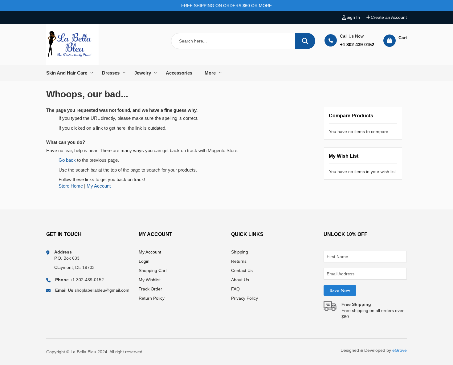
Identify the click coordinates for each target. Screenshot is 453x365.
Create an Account (389, 17)
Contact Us (242, 270)
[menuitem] (71, 73)
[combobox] (243, 41)
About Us (240, 279)
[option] (71, 73)
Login (144, 261)
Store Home (71, 186)
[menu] (226, 73)
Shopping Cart (153, 270)
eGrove (399, 350)
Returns (239, 261)
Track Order (150, 288)
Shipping (239, 251)
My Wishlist (150, 279)
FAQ (235, 288)
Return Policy (152, 298)
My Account (99, 186)
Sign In (353, 17)
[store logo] (72, 44)
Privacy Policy (244, 298)
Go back (67, 160)
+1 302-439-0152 (357, 44)
